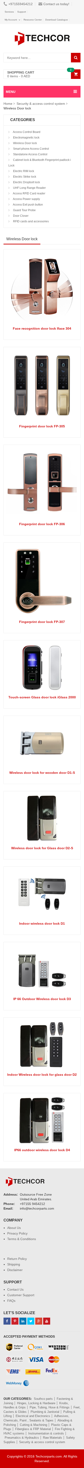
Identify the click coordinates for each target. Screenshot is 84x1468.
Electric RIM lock (23, 171)
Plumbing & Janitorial (45, 1412)
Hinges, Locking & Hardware (36, 1403)
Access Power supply (26, 199)
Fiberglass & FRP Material (33, 1429)
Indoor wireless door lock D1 (42, 923)
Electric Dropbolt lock (26, 182)
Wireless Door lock (24, 143)
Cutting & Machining (33, 1425)
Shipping (13, 1264)
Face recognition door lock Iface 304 (42, 328)
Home (8, 103)
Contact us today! (56, 4)
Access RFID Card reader (28, 193)
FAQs (11, 1300)
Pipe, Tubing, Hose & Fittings (50, 1407)
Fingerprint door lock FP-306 (42, 524)
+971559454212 (20, 4)
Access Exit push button (27, 204)
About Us (14, 1228)
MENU (10, 92)
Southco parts (43, 1398)
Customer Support (20, 1295)
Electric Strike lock (24, 176)
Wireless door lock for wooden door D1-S (42, 773)
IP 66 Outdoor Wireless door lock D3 (42, 999)
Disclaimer (15, 1270)
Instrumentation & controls (46, 1433)
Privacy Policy (17, 1233)
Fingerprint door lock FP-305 (42, 426)
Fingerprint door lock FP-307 (42, 622)
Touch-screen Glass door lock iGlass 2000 (42, 697)
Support (21, 11)
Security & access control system (41, 103)
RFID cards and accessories (30, 221)
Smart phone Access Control (30, 148)
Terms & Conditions (21, 1239)
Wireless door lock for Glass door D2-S (42, 848)
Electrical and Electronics (33, 1416)
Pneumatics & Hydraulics (22, 1437)
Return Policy (17, 1259)
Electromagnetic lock (25, 137)
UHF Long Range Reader (29, 187)
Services (9, 11)
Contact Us (15, 1289)
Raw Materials (52, 1437)
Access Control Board (26, 132)
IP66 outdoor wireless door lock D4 (42, 1150)
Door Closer (20, 215)
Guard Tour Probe (24, 210)
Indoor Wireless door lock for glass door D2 (42, 1074)
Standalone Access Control (29, 154)
